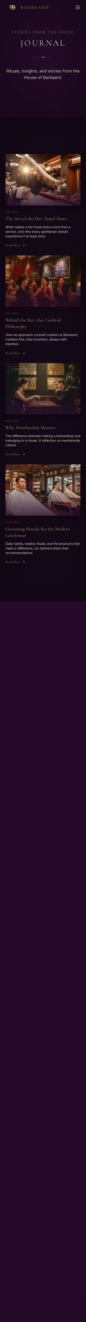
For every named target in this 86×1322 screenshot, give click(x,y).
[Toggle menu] (78, 7)
